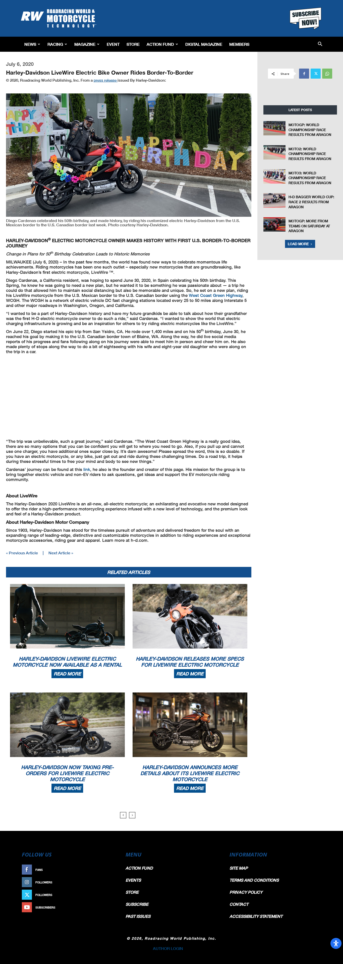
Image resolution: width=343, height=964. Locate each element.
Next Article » (60, 552)
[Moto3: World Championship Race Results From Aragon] (274, 176)
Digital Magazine (203, 44)
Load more (298, 244)
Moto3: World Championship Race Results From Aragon (310, 178)
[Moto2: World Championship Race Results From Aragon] (274, 152)
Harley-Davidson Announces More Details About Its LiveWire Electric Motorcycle (189, 773)
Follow (107, 882)
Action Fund (160, 44)
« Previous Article (22, 552)
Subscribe (105, 907)
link (86, 469)
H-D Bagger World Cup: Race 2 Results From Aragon (311, 202)
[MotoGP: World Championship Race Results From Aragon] (274, 128)
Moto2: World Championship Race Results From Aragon (310, 154)
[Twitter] (316, 74)
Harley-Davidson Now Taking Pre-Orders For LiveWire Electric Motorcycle (67, 773)
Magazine (84, 44)
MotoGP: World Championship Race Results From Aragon (310, 130)
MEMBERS (239, 44)
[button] (320, 44)
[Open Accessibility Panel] (335, 943)
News (30, 44)
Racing (55, 44)
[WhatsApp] (327, 74)
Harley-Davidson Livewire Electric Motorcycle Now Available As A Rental (67, 662)
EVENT (113, 44)
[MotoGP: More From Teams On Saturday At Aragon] (274, 224)
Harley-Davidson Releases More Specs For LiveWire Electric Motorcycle (190, 662)
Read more (67, 673)
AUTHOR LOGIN (168, 948)
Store (133, 44)
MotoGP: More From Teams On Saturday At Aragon (309, 226)
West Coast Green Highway (216, 295)
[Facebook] (304, 74)
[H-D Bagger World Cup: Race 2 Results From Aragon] (274, 200)
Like (110, 869)
